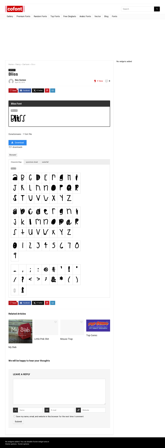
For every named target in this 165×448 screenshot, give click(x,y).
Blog (106, 16)
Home (11, 64)
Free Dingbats (69, 16)
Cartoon (25, 64)
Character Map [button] (16, 162)
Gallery (10, 16)
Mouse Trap (66, 339)
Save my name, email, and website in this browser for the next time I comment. (50, 416)
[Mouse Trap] (72, 321)
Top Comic (91, 335)
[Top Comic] (98, 321)
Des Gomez (20, 80)
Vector (97, 16)
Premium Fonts (23, 16)
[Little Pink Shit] (46, 321)
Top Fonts (55, 16)
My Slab (12, 347)
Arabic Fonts (85, 16)
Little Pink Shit (41, 339)
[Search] (157, 9)
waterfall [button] (45, 162)
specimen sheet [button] (32, 162)
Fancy (18, 64)
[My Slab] (20, 321)
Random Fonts (40, 16)
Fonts (114, 16)
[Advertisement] (82, 38)
